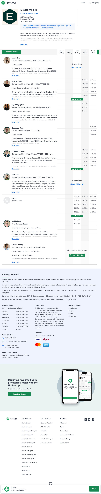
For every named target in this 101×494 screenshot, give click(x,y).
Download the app (19, 394)
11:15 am (85, 95)
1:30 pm (85, 161)
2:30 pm (85, 165)
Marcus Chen (17, 81)
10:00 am (93, 130)
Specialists (44, 435)
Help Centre (26, 470)
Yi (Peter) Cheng (18, 151)
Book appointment (11, 52)
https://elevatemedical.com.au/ (15, 341)
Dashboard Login (46, 439)
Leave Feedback (27, 474)
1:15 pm (85, 157)
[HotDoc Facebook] (85, 419)
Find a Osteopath (28, 451)
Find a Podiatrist (27, 435)
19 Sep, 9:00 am (75, 184)
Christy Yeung (17, 245)
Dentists (44, 431)
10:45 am (85, 87)
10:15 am (93, 91)
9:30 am (85, 80)
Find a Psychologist (28, 443)
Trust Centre (64, 443)
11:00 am (85, 91)
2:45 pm (85, 103)
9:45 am (93, 87)
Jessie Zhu (16, 58)
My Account (26, 466)
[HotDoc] (8, 3)
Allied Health (45, 427)
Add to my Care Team (30, 13)
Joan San (15, 175)
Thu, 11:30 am (76, 67)
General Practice (46, 423)
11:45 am (93, 161)
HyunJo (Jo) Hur (18, 105)
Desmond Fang (17, 128)
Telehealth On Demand (29, 462)
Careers (62, 427)
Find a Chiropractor (28, 439)
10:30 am (85, 84)
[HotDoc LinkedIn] (89, 419)
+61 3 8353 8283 (78, 255)
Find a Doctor (26, 423)
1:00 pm (85, 154)
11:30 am (85, 208)
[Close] (2, 489)
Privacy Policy (65, 439)
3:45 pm (85, 111)
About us (63, 423)
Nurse (14, 198)
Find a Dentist (26, 427)
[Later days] (98, 52)
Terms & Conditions (67, 435)
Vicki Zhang (16, 221)
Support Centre (46, 443)
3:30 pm (85, 107)
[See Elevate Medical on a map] (88, 17)
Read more (15, 75)
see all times (76, 99)
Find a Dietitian (27, 447)
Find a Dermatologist (29, 455)
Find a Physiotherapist (29, 431)
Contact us (64, 431)
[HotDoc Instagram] (92, 419)
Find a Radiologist (28, 458)
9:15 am (93, 80)
